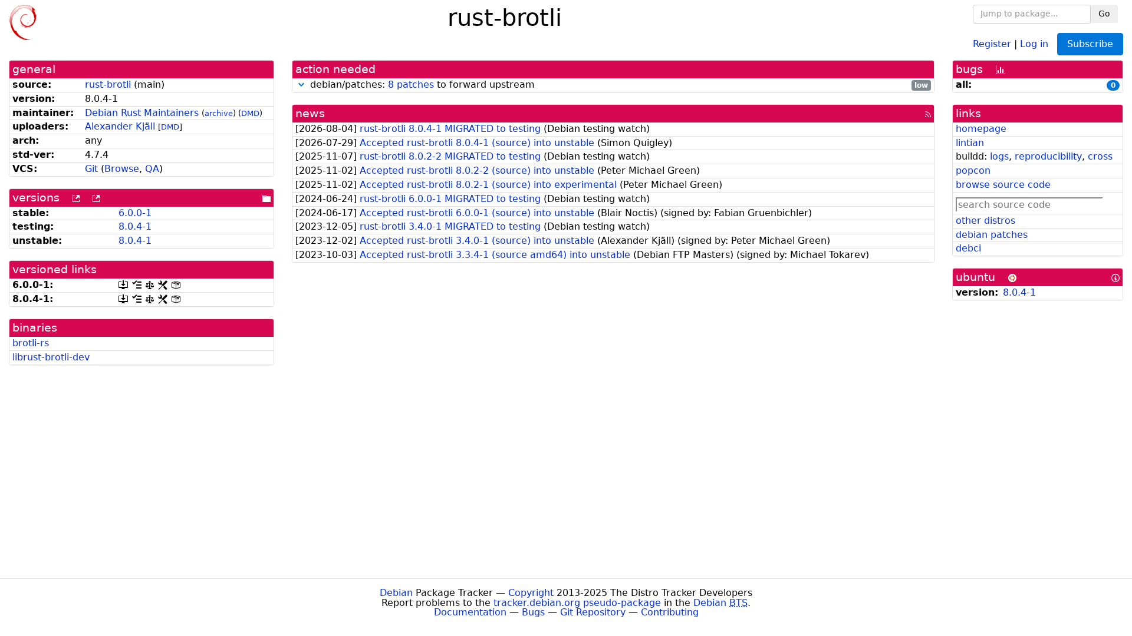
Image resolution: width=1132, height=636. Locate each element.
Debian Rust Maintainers (142, 112)
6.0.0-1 (135, 212)
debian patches (992, 234)
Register (992, 43)
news (310, 113)
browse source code (1003, 184)
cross (1100, 156)
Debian (396, 592)
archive (219, 113)
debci (968, 248)
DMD (250, 113)
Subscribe (1090, 43)
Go (1104, 13)
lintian (970, 142)
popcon (973, 170)
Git (91, 168)
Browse (121, 168)
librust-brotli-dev (51, 357)
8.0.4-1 (135, 226)
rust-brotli (108, 84)
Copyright (531, 592)
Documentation (470, 612)
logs (999, 156)
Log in (1034, 43)
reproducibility (1048, 156)
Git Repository (593, 612)
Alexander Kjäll (120, 126)
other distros (985, 220)
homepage (981, 128)
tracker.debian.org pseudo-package (577, 602)
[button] (301, 84)
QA (152, 168)
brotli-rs (30, 343)
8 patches (411, 84)
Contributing (670, 612)
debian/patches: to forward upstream (617, 85)
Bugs (533, 612)
